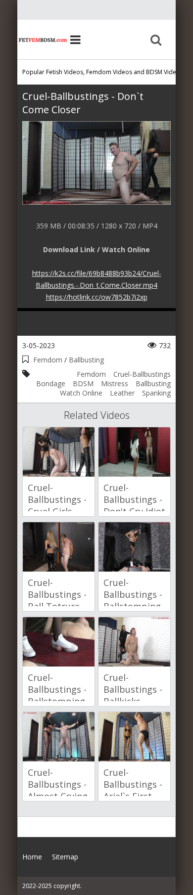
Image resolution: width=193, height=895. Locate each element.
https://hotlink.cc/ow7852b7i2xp (96, 297)
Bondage (50, 383)
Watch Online (81, 393)
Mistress (114, 383)
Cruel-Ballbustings (142, 374)
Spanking (156, 393)
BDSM (83, 383)
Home (42, 39)
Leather (122, 393)
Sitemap (65, 856)
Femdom (47, 359)
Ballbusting (86, 359)
